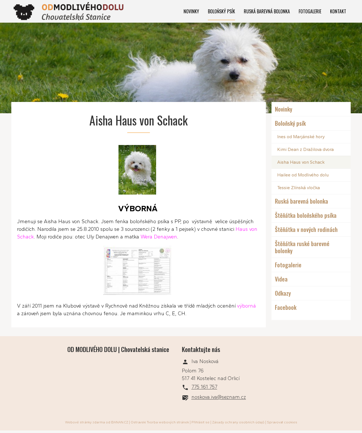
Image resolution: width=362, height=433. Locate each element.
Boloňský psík (221, 11)
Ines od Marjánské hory (301, 136)
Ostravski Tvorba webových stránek (160, 422)
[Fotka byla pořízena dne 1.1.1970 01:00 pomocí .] (138, 271)
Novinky (191, 11)
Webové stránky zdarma (85, 422)
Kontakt (338, 11)
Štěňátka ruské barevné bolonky (302, 247)
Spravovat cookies (282, 422)
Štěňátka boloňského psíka (306, 215)
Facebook (285, 307)
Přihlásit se (200, 422)
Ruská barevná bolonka (267, 11)
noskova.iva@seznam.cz (218, 397)
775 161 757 (204, 387)
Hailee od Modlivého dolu (303, 175)
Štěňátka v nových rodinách (306, 229)
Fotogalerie (310, 11)
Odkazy (283, 293)
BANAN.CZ (119, 422)
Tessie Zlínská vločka (298, 187)
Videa (281, 279)
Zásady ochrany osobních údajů (238, 422)
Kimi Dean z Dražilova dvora (305, 149)
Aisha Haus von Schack (301, 162)
